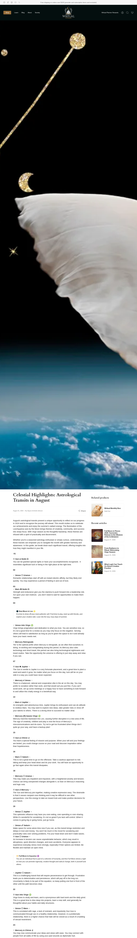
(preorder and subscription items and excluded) (80, 2)
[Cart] (132, 12)
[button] (7, 12)
